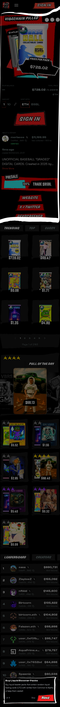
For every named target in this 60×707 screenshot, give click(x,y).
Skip (33, 697)
